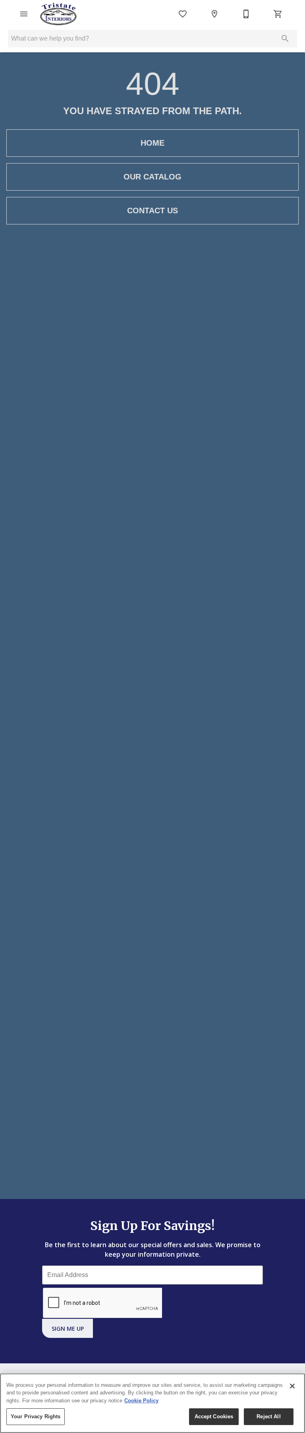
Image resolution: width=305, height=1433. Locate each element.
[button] (23, 13)
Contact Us (152, 210)
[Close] (292, 1386)
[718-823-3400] (246, 13)
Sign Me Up (68, 1328)
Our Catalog (152, 176)
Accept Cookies (214, 1416)
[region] (152, 1403)
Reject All (268, 1416)
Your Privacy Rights (35, 1416)
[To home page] (58, 14)
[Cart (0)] (278, 13)
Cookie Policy (141, 1401)
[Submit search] (285, 38)
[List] (182, 13)
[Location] (214, 13)
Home (152, 142)
